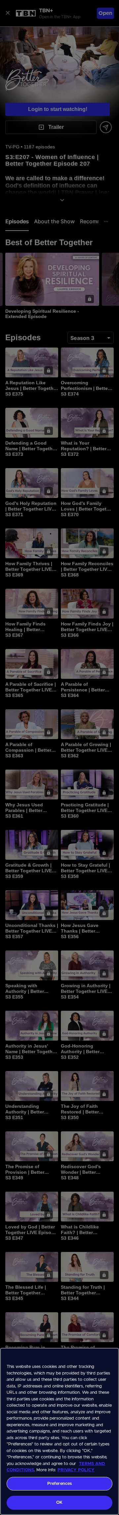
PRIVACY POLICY (76, 1470)
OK (59, 1502)
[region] (59, 1431)
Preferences (59, 1484)
